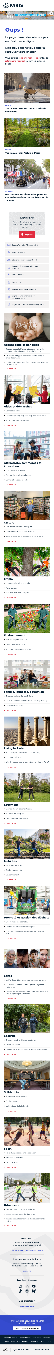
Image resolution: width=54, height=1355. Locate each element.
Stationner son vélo (14, 870)
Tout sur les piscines (14, 1158)
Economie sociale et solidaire (18, 475)
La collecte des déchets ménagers (20, 927)
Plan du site (46, 1341)
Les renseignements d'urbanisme (20, 1214)
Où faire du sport (13, 1162)
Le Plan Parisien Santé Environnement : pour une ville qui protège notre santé (27, 992)
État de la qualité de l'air (16, 639)
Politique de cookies (30, 1341)
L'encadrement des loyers (17, 818)
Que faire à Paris (21, 1349)
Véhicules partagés (14, 865)
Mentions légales (10, 1337)
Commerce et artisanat (16, 470)
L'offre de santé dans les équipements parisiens (26, 980)
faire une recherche (28, 58)
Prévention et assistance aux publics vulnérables (26, 1049)
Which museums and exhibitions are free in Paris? (27, 762)
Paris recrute (11, 588)
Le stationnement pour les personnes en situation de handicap (27, 363)
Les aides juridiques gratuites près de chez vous (26, 415)
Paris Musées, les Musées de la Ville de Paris (24, 536)
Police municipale (13, 1045)
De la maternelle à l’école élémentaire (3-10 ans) (26, 701)
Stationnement (12, 875)
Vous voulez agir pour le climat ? (19, 649)
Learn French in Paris (15, 757)
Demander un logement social (19, 809)
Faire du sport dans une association (21, 1153)
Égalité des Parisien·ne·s (16, 1096)
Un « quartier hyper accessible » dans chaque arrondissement (25, 356)
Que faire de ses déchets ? (17, 922)
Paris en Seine (42, 1349)
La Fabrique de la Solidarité (17, 1106)
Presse (6, 1341)
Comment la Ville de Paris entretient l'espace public (25, 932)
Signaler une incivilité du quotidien (21, 1040)
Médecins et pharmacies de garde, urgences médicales (25, 986)
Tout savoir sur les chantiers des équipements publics (25, 1220)
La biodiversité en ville (15, 644)
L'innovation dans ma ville (17, 480)
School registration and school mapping (23, 752)
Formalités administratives (17, 420)
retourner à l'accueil (15, 61)
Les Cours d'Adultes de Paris (18, 583)
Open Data (15, 1341)
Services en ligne (13, 411)
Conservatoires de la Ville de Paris (20, 531)
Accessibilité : (35, 1337)
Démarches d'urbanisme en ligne (20, 1209)
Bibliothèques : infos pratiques (19, 527)
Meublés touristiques (15, 814)
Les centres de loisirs (14, 705)
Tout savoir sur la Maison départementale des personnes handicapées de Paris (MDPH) (25, 350)
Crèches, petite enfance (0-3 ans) (20, 696)
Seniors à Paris (12, 1101)
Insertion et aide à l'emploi (17, 593)
